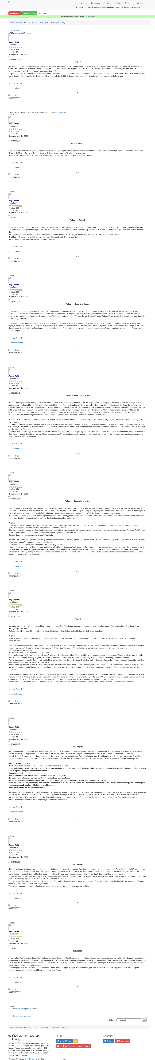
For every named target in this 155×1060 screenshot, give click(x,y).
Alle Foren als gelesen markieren (77, 1046)
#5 (9, 390)
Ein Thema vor (32, 1008)
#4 (9, 299)
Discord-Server (65, 1041)
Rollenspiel (44, 22)
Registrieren (31, 13)
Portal (84, 3)
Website (108, 3)
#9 (9, 859)
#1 (9, 56)
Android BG (71, 1059)
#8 (9, 741)
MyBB (46, 1059)
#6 (9, 496)
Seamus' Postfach (15, 83)
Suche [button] (129, 3)
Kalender (96, 3)
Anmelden (16, 13)
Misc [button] (141, 3)
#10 (9, 946)
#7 (9, 614)
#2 (9, 138)
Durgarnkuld (62, 112)
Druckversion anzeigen (22, 1016)
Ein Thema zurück (17, 1008)
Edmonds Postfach (15, 88)
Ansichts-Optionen (15, 30)
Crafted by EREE (56, 1059)
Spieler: (88, 16)
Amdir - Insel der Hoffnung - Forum (23, 22)
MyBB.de (30, 1059)
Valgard (65, 22)
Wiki (119, 3)
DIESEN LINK (118, 7)
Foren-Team (124, 1041)
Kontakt (109, 1041)
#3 (9, 215)
